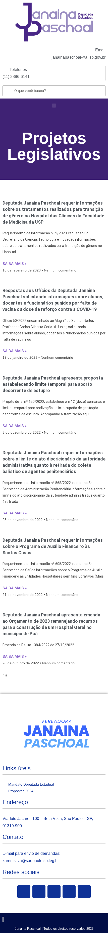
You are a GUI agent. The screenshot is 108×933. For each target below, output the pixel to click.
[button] (54, 106)
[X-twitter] (38, 891)
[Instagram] (69, 891)
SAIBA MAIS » (15, 263)
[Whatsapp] (84, 891)
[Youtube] (54, 891)
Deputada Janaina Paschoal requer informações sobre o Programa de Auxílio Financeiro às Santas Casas (53, 546)
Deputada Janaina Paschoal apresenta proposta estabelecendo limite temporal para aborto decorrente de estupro (53, 384)
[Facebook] (23, 891)
